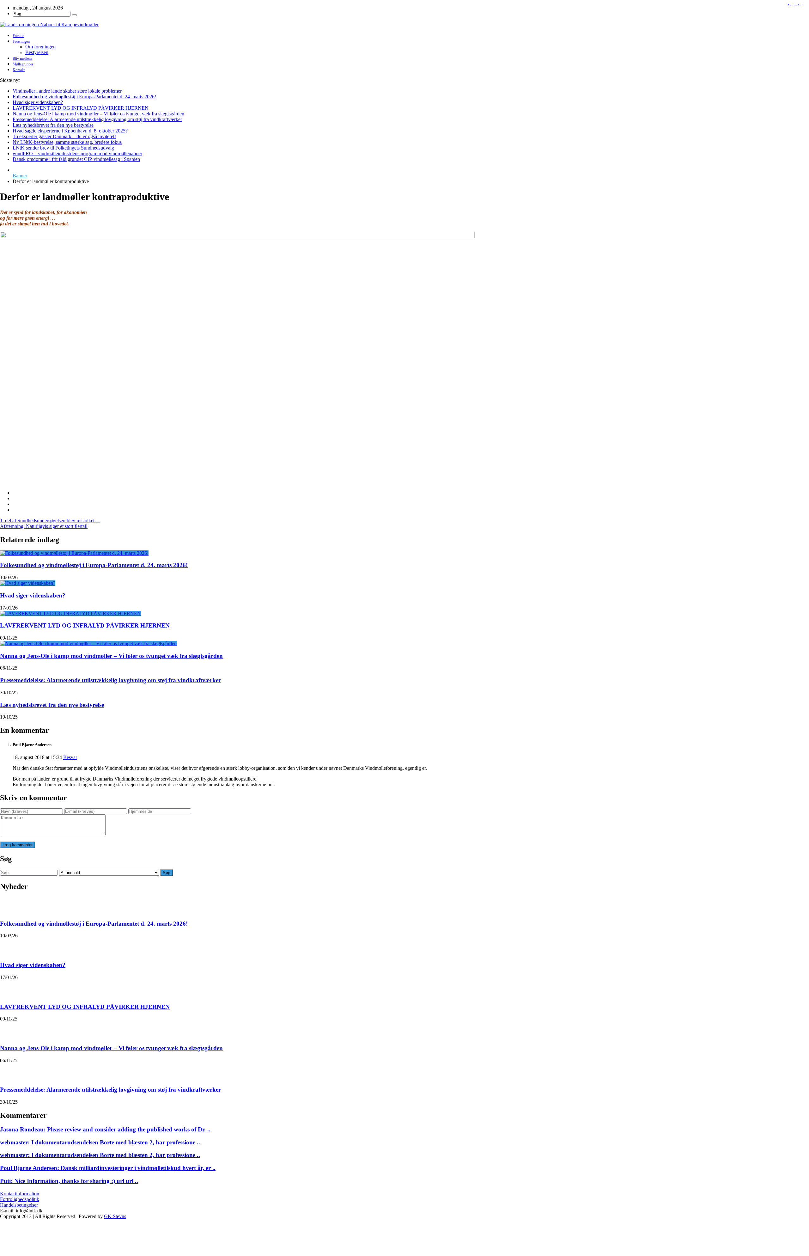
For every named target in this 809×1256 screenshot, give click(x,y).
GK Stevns (115, 1216)
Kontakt (19, 70)
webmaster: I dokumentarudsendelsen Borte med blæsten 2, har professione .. (100, 1142)
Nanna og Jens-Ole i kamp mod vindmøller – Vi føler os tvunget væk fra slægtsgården (98, 113)
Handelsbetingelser (19, 1205)
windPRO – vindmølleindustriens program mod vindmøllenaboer (77, 153)
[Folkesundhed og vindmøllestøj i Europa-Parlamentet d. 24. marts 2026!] (74, 553)
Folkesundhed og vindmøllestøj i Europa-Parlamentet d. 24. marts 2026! (84, 96)
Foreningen (21, 41)
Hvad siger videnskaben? (38, 102)
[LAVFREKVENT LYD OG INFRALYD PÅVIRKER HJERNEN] (70, 613)
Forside (18, 36)
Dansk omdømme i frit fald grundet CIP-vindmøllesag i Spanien (76, 159)
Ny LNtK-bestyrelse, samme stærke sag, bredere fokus (67, 142)
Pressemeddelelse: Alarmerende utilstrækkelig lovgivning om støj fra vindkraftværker (97, 119)
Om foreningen (40, 46)
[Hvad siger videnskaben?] (27, 583)
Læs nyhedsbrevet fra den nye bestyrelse (53, 125)
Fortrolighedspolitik (19, 1199)
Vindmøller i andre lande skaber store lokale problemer (67, 91)
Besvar (70, 757)
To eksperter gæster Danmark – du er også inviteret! (64, 136)
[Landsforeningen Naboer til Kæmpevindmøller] (404, 25)
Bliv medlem (22, 58)
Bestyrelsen (36, 52)
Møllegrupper (23, 64)
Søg (166, 872)
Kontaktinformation (19, 1193)
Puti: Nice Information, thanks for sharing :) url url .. (69, 1181)
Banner (20, 175)
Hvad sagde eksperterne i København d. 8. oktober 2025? (70, 130)
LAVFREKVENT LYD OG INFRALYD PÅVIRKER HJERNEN (81, 108)
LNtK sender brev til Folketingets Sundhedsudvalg (63, 147)
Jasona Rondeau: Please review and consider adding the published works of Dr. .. (105, 1129)
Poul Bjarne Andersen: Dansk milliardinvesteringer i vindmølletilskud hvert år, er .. (108, 1168)
